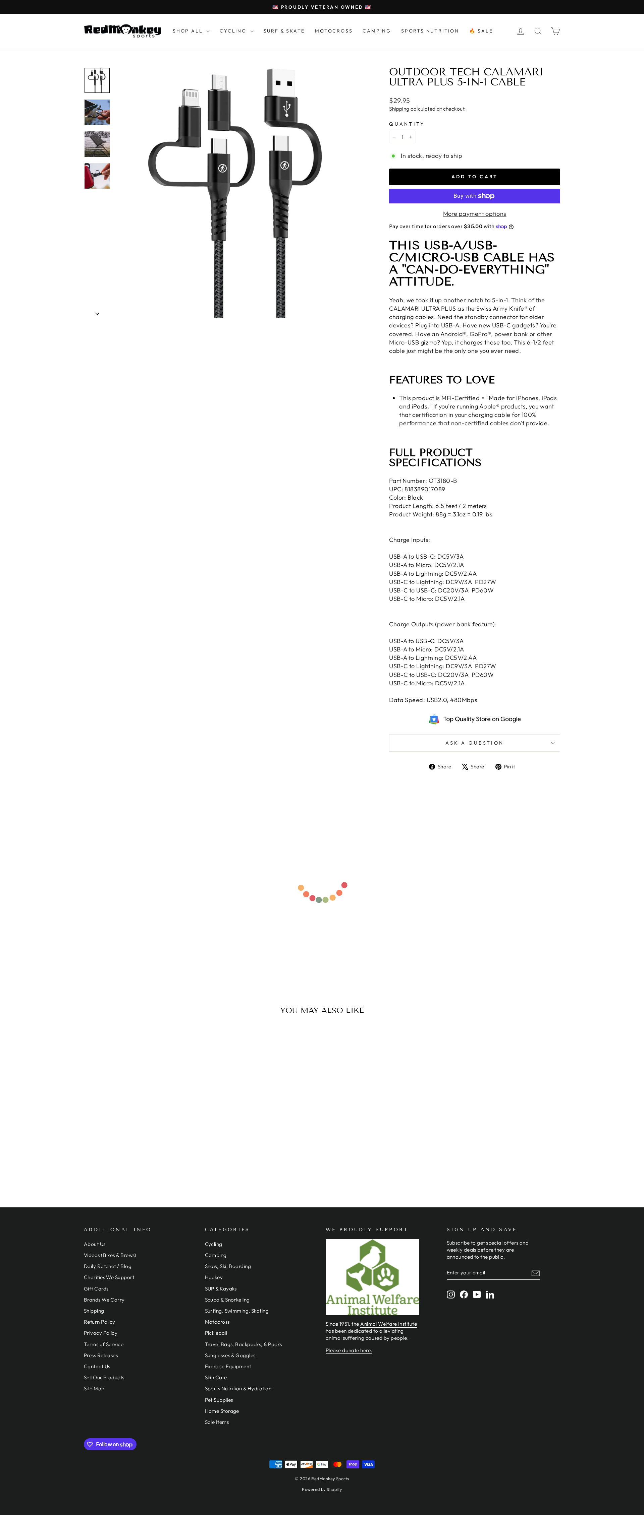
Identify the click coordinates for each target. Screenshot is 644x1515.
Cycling (213, 1244)
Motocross (217, 1322)
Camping (216, 1255)
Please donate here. (349, 1350)
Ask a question (474, 743)
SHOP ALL (189, 31)
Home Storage (222, 1411)
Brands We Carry (104, 1300)
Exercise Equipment (228, 1366)
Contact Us (97, 1366)
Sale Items (217, 1422)
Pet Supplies (219, 1400)
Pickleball (216, 1333)
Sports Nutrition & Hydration (238, 1388)
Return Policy (99, 1322)
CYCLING (234, 31)
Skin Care (216, 1377)
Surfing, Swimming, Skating (237, 1311)
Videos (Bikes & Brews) (110, 1255)
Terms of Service (103, 1344)
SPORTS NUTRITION (430, 31)
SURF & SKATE (284, 31)
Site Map (94, 1388)
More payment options (474, 213)
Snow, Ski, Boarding (228, 1266)
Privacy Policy (100, 1333)
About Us (95, 1244)
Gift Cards (96, 1288)
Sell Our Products (104, 1377)
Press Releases (101, 1355)
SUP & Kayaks (221, 1288)
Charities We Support (109, 1277)
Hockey (214, 1277)
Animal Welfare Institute (388, 1324)
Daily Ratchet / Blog (107, 1266)
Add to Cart (140, 1136)
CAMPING (377, 31)
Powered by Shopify (322, 1489)
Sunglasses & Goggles (230, 1355)
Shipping (399, 109)
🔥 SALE (481, 31)
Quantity (407, 124)
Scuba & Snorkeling (227, 1300)
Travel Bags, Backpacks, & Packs (243, 1344)
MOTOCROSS (334, 31)
